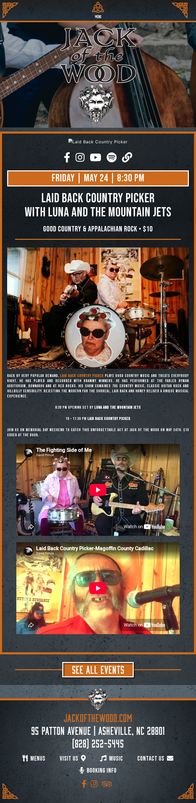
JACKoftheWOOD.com (98, 717)
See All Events (98, 669)
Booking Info (101, 771)
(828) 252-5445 (98, 742)
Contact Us (151, 759)
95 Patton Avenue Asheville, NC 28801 (98, 730)
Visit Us (70, 759)
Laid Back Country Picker (82, 375)
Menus (37, 759)
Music (115, 759)
